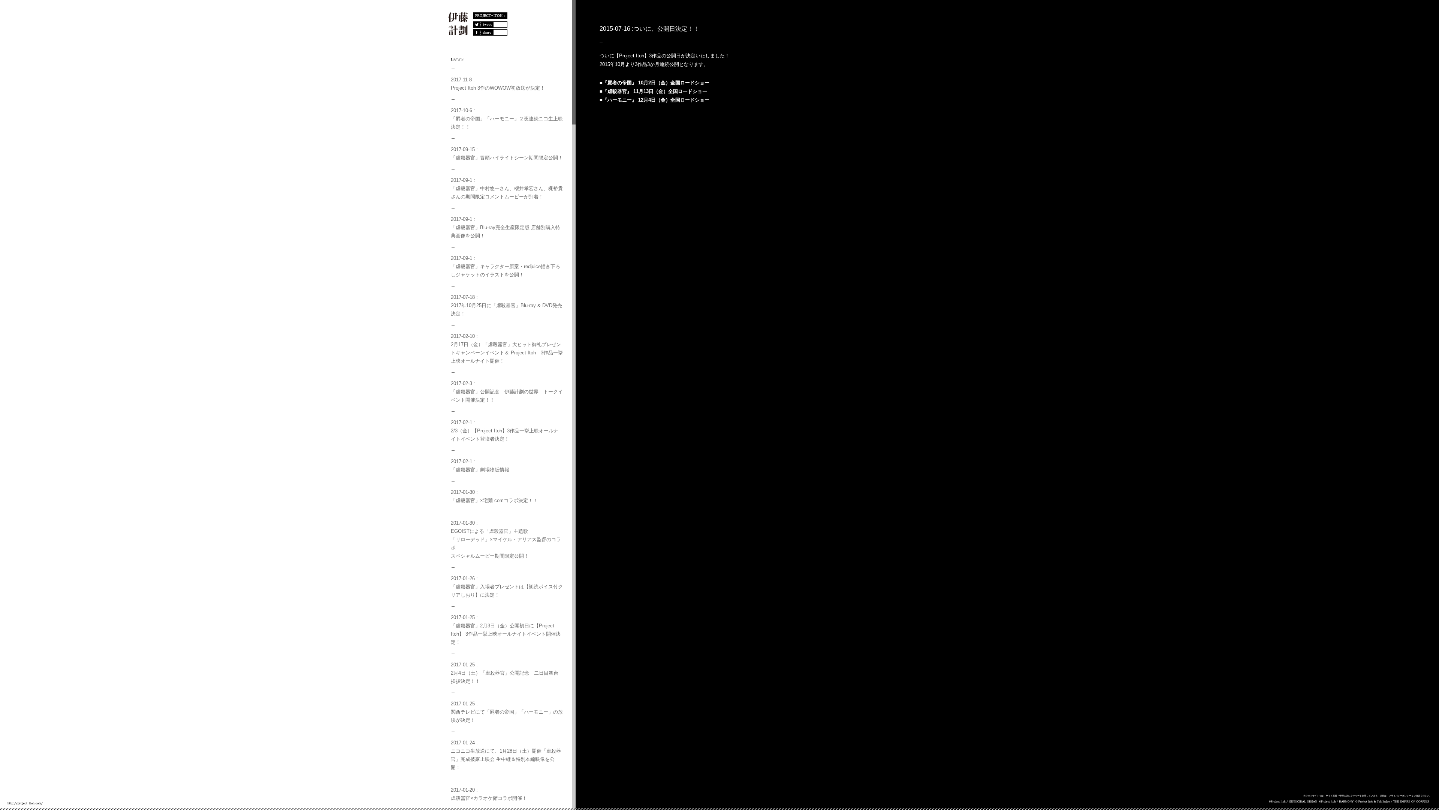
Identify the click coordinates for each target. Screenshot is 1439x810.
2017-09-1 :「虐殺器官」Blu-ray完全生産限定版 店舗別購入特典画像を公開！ (505, 227)
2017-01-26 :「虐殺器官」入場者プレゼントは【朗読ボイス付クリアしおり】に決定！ (507, 587)
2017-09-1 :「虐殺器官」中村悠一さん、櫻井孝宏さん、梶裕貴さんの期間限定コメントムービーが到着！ (507, 188)
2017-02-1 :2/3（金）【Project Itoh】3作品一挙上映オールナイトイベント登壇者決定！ (504, 431)
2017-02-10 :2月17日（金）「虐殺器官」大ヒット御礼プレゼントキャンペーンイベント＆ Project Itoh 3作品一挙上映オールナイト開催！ (507, 348)
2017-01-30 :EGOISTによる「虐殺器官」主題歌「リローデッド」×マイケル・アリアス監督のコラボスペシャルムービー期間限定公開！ (506, 539)
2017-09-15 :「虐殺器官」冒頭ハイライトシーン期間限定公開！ (507, 153)
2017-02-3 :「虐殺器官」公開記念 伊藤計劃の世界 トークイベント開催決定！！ (507, 392)
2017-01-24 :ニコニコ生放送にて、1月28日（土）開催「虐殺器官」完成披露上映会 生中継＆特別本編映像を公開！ (506, 755)
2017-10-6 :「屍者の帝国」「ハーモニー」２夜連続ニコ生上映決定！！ (507, 119)
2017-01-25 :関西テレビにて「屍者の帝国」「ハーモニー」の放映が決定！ (507, 712)
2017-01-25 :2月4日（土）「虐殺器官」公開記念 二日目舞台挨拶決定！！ (504, 673)
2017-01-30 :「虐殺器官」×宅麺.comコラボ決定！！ (494, 496)
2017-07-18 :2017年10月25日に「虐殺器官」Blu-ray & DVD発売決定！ (506, 305)
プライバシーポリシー (1400, 796)
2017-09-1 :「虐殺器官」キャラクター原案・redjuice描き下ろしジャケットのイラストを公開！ (505, 266)
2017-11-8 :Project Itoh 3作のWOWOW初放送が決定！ (498, 84)
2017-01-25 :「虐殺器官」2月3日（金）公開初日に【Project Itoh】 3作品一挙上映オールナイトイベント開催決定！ (506, 630)
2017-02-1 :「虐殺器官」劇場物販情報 (480, 465)
